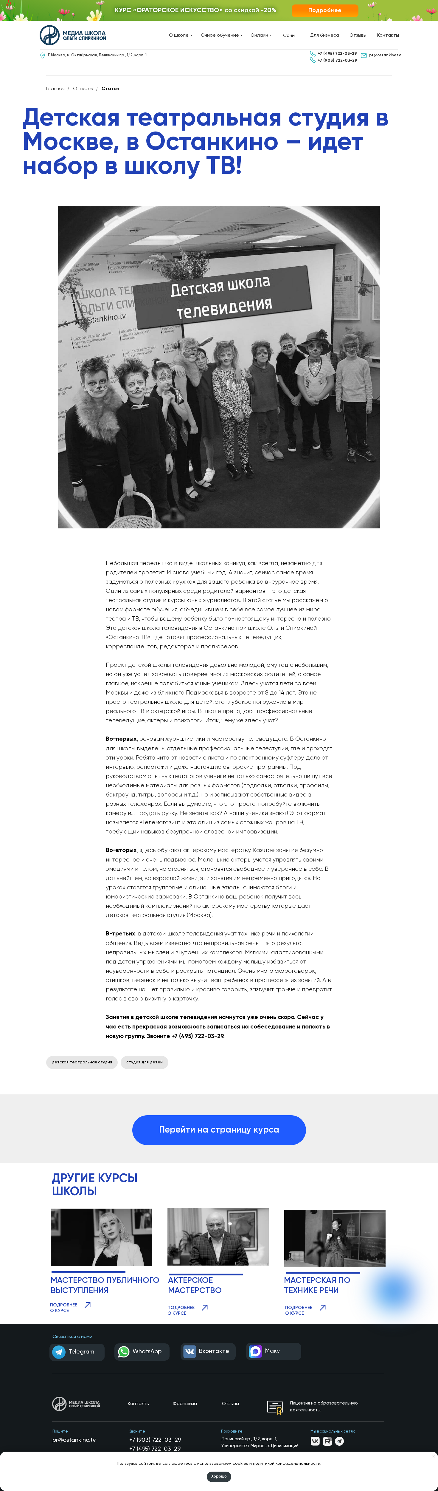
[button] (325, 10)
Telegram (81, 1352)
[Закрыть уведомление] (434, 1456)
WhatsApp (147, 1352)
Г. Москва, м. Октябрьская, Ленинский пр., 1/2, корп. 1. (97, 55)
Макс (272, 1351)
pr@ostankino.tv (74, 1440)
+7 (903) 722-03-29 (155, 1440)
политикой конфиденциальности (286, 1463)
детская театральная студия (82, 1062)
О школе (83, 88)
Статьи (110, 88)
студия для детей (144, 1062)
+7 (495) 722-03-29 (155, 1449)
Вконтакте (214, 1351)
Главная (55, 88)
